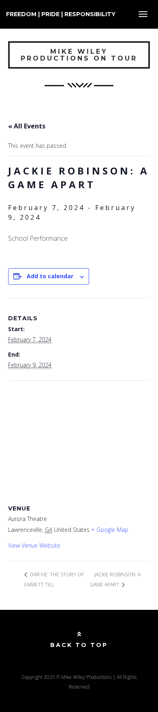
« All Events (26, 126)
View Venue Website (34, 545)
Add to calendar (50, 276)
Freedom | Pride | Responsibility (60, 14)
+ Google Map (109, 529)
